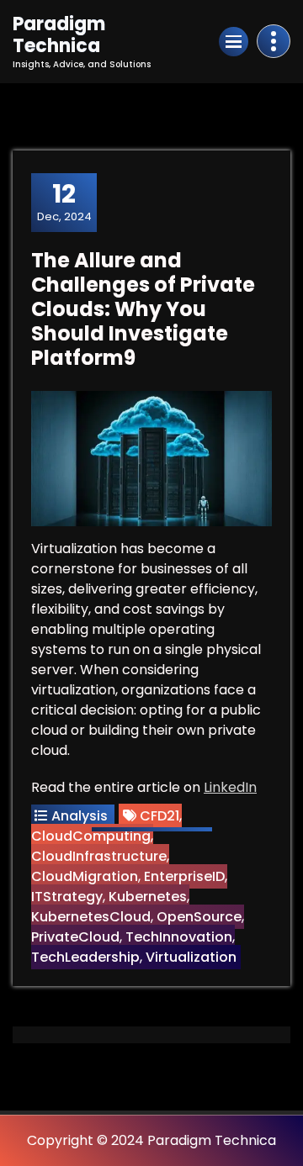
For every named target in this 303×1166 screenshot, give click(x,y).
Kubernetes (148, 896)
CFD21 (159, 816)
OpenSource (199, 916)
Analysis (79, 816)
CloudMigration (84, 876)
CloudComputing (91, 836)
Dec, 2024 (64, 201)
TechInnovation (178, 937)
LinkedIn (230, 787)
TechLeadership (85, 957)
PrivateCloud (75, 937)
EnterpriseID (184, 876)
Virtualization (191, 957)
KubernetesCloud (91, 916)
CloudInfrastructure (99, 856)
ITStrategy (67, 896)
